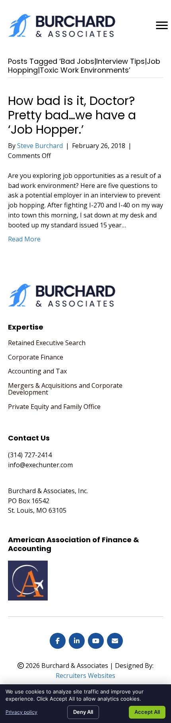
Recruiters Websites (85, 675)
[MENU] (162, 25)
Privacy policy (21, 712)
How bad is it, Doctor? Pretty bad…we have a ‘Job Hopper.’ (72, 115)
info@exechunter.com (40, 464)
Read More (24, 239)
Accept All (147, 712)
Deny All (83, 712)
